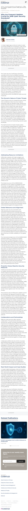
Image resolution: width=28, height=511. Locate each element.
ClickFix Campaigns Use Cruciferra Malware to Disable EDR (13, 441)
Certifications (5, 10)
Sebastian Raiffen (10, 39)
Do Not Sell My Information (6, 504)
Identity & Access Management (8, 485)
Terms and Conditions (12, 502)
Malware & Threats (5, 490)
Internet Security (15, 10)
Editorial (3, 495)
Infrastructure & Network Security (8, 488)
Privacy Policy (4, 502)
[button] (9, 445)
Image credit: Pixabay (21, 34)
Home (2, 6)
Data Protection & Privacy (7, 480)
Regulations (5, 12)
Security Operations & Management (13, 6)
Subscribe (21, 461)
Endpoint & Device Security (7, 482)
